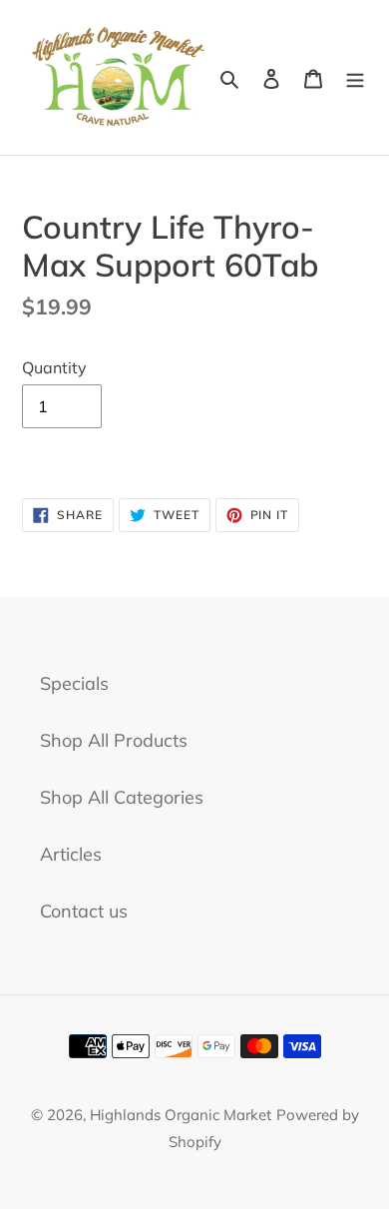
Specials (74, 683)
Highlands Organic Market (180, 1114)
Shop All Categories (121, 797)
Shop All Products (114, 740)
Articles (71, 854)
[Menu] (355, 77)
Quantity (54, 367)
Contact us (84, 911)
